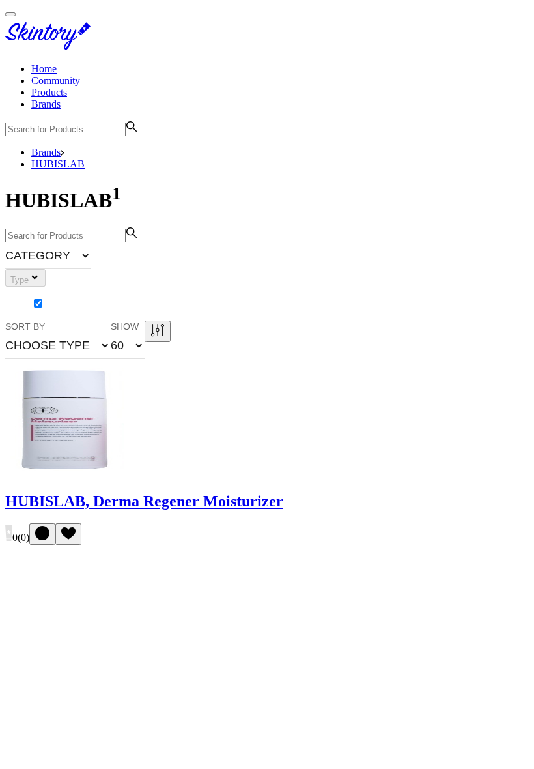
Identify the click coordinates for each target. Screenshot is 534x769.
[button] (48, 255)
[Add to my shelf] (42, 534)
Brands (46, 103)
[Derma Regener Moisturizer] (64, 474)
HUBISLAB (58, 163)
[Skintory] (50, 46)
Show (125, 326)
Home (44, 68)
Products (49, 92)
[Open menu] (10, 14)
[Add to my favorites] (68, 534)
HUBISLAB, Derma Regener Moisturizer (144, 501)
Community (55, 80)
